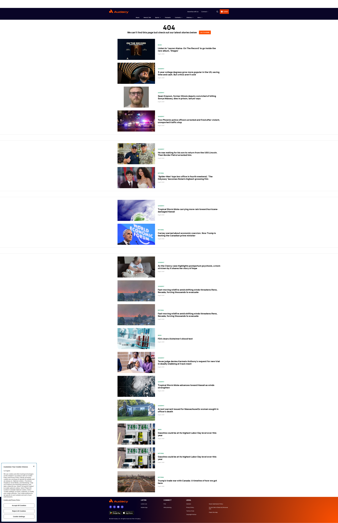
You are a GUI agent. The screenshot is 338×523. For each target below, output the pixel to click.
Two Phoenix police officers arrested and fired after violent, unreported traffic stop (189, 121)
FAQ (165, 504)
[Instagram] (122, 507)
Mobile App (144, 507)
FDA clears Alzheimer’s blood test (175, 338)
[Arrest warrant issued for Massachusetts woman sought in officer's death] (136, 410)
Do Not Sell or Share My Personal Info (218, 508)
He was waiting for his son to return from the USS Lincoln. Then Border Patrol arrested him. (187, 153)
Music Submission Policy (216, 504)
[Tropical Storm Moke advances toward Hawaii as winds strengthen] (136, 386)
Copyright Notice (191, 514)
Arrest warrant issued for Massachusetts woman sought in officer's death (188, 410)
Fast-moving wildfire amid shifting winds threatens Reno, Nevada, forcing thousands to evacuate (187, 291)
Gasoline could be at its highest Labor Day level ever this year (187, 434)
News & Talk (147, 17)
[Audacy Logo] (119, 12)
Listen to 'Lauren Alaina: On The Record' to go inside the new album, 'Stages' (187, 49)
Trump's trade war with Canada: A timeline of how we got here (187, 481)
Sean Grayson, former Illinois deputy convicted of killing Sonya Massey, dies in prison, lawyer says (187, 97)
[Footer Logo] (123, 501)
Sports (157, 17)
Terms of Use (190, 511)
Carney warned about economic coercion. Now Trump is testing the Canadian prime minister (187, 234)
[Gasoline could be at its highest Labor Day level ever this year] (136, 433)
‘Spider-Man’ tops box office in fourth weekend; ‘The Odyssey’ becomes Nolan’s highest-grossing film (185, 177)
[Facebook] (110, 507)
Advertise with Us (192, 11)
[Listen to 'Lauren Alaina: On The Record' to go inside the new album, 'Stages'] (136, 49)
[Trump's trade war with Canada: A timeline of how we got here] (136, 481)
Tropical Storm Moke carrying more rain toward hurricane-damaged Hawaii (188, 210)
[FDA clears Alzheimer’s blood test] (136, 338)
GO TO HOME (204, 32)
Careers (188, 504)
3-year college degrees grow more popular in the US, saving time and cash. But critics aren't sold (188, 73)
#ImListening (167, 507)
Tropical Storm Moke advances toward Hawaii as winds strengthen (186, 386)
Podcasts (168, 17)
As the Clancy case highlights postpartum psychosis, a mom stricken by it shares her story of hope (189, 267)
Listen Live (144, 504)
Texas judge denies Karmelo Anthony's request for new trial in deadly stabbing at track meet (189, 362)
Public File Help (213, 512)
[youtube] (118, 507)
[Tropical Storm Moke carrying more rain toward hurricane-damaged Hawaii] (136, 210)
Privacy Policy (190, 507)
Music (137, 17)
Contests (178, 17)
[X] (114, 507)
